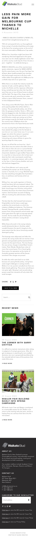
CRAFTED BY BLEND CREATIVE (18, 535)
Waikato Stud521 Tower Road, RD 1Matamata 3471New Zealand (9, 479)
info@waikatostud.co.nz (9, 486)
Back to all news (11, 288)
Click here (5, 510)
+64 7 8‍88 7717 (8, 488)
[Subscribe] (29, 500)
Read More (7, 363)
